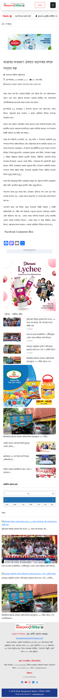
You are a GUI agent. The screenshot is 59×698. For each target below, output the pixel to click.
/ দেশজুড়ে (8, 24)
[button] (53, 5)
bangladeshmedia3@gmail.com (29, 638)
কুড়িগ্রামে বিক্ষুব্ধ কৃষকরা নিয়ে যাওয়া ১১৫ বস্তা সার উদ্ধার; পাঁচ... (25, 529)
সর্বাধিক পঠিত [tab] (17, 314)
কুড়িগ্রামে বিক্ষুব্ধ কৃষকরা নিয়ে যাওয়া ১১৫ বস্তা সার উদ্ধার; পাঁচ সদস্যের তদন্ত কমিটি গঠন (40, 322)
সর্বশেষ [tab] (7, 314)
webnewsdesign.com (38, 694)
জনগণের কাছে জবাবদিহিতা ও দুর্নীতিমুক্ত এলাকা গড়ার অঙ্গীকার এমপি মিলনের (40, 336)
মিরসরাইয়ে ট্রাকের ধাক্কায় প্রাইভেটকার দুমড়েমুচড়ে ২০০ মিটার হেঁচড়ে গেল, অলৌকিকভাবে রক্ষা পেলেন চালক (40, 361)
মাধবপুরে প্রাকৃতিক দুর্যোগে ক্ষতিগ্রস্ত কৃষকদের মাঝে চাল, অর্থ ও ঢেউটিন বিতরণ (40, 348)
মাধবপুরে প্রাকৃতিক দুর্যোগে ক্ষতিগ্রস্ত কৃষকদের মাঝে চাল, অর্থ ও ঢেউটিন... (28, 578)
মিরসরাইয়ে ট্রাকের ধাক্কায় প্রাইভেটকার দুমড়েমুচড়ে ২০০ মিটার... (26, 436)
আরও (3, 513)
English (39, 5)
